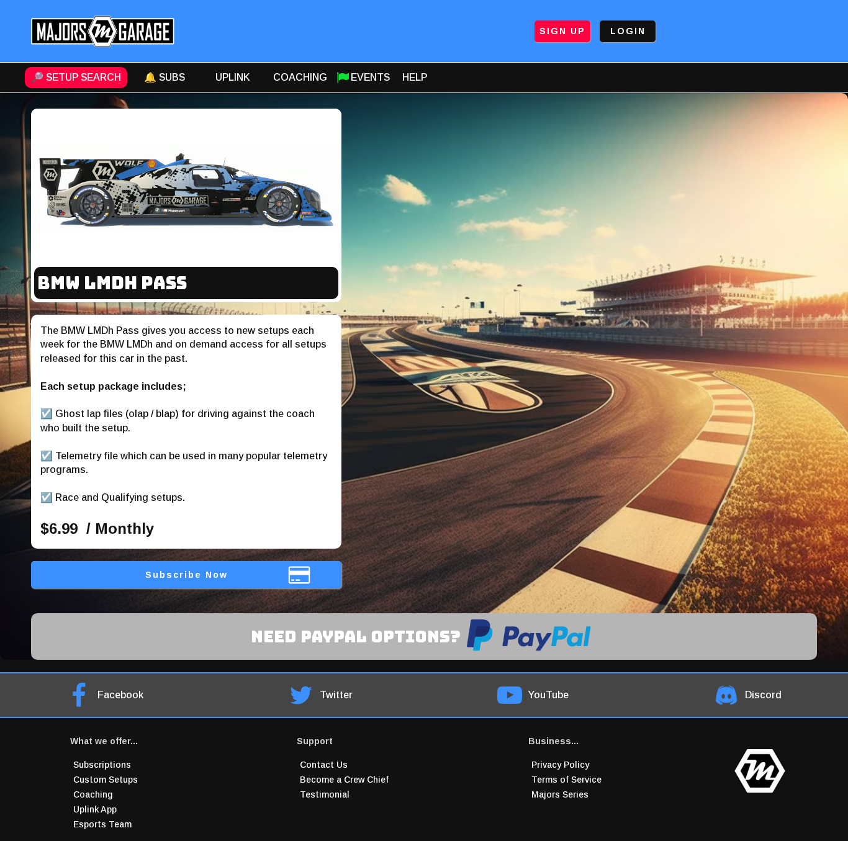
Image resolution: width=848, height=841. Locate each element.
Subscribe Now (186, 575)
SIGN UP (562, 31)
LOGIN (628, 31)
